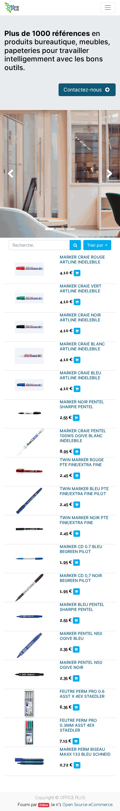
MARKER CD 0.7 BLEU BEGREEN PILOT (81, 549)
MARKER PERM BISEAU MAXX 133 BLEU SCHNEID (85, 752)
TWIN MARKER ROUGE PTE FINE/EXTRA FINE (82, 462)
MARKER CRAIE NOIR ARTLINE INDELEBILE (80, 317)
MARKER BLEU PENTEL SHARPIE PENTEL (82, 607)
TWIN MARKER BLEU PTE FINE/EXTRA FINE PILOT (84, 491)
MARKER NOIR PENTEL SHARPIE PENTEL (82, 404)
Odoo (43, 805)
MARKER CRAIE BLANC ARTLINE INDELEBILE (82, 346)
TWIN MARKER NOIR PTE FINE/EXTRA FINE (84, 520)
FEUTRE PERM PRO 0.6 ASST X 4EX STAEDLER (82, 694)
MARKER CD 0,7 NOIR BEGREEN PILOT (81, 578)
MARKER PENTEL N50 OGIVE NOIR (81, 665)
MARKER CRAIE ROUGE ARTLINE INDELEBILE (82, 259)
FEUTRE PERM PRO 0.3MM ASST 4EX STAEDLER (78, 725)
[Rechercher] (75, 245)
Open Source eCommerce (87, 804)
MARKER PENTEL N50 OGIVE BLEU (81, 636)
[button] (97, 245)
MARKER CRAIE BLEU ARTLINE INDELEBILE (80, 375)
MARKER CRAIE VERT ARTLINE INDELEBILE (80, 288)
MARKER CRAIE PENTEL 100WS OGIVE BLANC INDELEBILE (83, 435)
